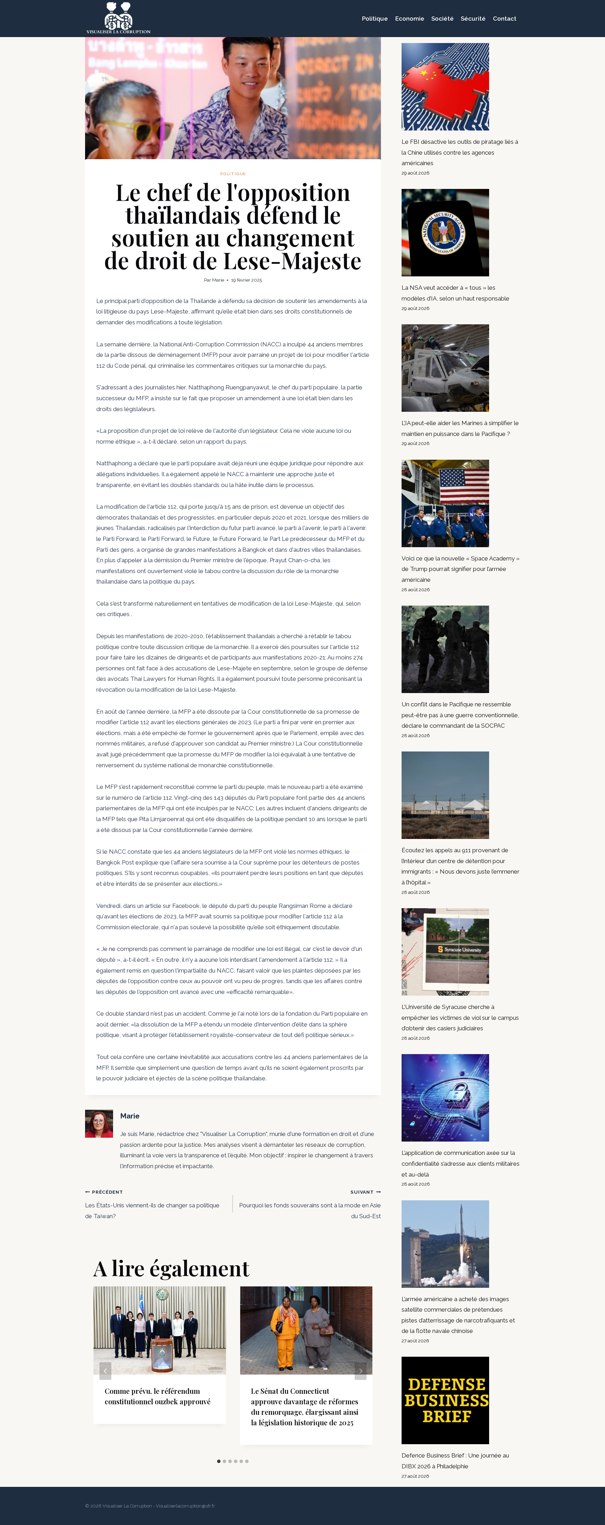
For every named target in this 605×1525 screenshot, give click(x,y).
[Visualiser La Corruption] (118, 18)
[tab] (219, 1461)
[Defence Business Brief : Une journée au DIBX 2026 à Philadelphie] (461, 1400)
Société (442, 18)
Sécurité (473, 18)
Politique (375, 18)
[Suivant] (361, 1371)
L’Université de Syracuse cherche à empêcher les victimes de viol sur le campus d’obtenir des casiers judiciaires (460, 1017)
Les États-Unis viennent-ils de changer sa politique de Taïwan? (152, 1204)
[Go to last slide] (105, 1371)
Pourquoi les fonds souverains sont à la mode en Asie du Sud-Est (310, 1204)
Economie (409, 18)
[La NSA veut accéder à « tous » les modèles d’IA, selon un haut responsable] (461, 232)
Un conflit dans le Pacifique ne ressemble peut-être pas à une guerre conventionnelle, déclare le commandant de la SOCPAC (460, 715)
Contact (504, 18)
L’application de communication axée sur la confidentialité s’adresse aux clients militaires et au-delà (461, 1163)
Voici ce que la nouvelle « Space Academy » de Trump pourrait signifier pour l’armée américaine (461, 569)
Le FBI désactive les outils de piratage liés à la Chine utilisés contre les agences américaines (460, 152)
